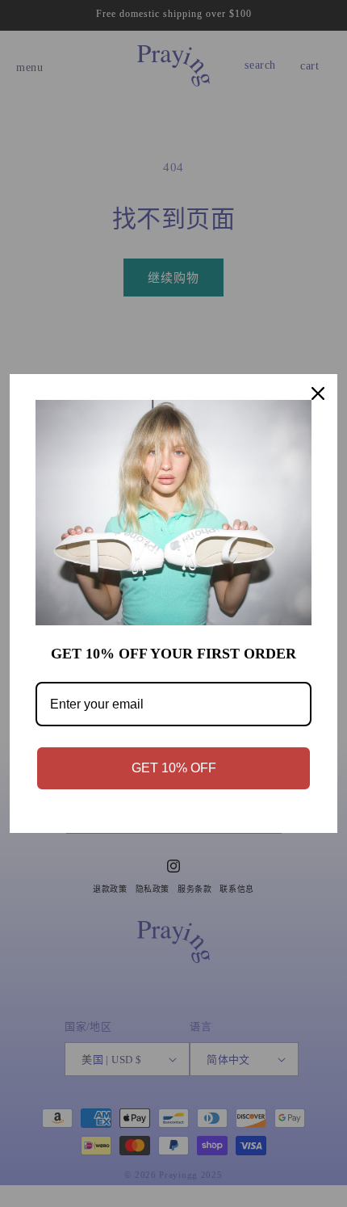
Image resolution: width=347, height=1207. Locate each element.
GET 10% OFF (174, 768)
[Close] (318, 393)
